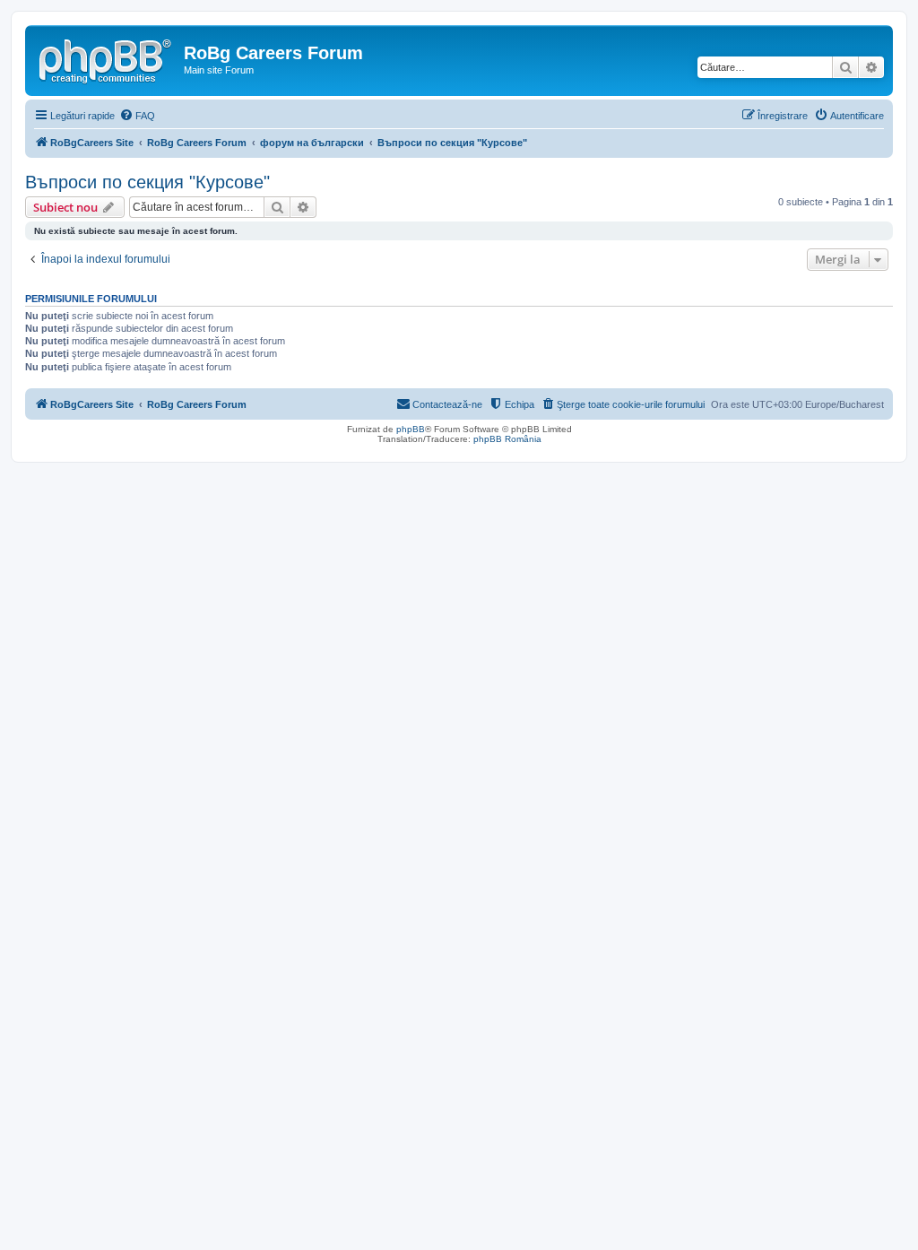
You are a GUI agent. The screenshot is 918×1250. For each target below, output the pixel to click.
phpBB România (507, 439)
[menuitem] (137, 115)
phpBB (410, 429)
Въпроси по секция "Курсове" (147, 182)
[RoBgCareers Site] (107, 58)
